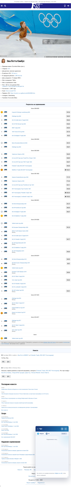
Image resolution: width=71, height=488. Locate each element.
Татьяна (60, 56)
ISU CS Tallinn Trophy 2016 (18, 325)
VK (48, 433)
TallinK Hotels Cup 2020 (17, 223)
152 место (14, 73)
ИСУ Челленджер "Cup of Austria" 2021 (21, 188)
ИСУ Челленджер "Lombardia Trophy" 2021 (22, 196)
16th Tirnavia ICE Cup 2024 (18, 131)
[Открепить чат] (62, 428)
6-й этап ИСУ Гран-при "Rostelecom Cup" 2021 (23, 185)
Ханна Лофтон (45, 372)
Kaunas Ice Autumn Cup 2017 (18, 312)
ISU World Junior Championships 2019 (21, 262)
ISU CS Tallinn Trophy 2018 (18, 276)
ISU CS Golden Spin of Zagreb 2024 (20, 120)
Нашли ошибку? (31, 482)
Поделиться (41, 482)
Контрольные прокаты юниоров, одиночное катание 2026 (14, 450)
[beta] (35, 7)
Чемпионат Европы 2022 (18, 181)
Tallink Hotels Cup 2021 (17, 338)
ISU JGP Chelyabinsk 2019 (18, 251)
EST (9, 68)
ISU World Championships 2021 (19, 203)
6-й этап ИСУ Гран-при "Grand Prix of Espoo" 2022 (24, 158)
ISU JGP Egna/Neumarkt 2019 (19, 243)
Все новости (4, 410)
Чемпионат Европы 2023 (18, 154)
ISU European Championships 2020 (20, 227)
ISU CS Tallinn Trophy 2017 (18, 303)
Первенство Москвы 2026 (30, 1)
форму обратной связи (50, 342)
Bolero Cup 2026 (5, 430)
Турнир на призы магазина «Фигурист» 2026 (11, 458)
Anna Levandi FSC (11, 91)
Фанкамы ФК (27, 469)
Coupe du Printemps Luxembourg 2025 (21, 112)
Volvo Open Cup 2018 (17, 280)
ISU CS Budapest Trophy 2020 (19, 211)
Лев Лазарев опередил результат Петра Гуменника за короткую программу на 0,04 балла (25, 394)
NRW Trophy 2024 (16, 128)
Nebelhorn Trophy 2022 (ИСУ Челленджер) (22, 170)
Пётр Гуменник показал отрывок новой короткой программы (17, 403)
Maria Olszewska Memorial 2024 (19, 143)
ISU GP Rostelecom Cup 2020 (19, 207)
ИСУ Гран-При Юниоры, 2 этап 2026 (47, 1)
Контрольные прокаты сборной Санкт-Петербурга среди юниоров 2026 (18, 454)
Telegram (42, 433)
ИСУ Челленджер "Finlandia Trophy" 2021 (22, 192)
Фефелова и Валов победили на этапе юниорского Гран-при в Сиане (19, 389)
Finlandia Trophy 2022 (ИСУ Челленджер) (22, 165)
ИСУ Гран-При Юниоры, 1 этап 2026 (9, 446)
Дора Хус (28, 372)
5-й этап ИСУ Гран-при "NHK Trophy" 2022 (22, 162)
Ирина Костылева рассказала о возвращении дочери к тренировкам (19, 407)
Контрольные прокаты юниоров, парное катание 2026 (14, 462)
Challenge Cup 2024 (16, 147)
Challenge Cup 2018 (16, 298)
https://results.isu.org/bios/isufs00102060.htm (23, 93)
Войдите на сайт (58, 473)
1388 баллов (18, 75)
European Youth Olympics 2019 (19, 271)
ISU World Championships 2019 (19, 259)
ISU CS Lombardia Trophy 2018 (19, 287)
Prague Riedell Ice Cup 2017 (18, 307)
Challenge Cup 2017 (16, 320)
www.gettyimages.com (51, 56)
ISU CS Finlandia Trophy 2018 (18, 283)
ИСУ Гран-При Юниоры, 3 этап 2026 (9, 434)
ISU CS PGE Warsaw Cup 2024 (19, 124)
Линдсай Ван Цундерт (18, 372)
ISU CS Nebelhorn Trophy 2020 (19, 216)
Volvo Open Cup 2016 (17, 330)
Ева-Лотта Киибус (6, 372)
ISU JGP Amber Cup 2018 (18, 290)
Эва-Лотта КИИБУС (23, 355)
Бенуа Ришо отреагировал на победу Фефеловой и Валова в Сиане (19, 398)
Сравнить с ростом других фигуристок (13, 86)
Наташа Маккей (35, 372)
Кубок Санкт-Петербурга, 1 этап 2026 (10, 426)
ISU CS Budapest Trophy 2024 (19, 135)
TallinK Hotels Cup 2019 (17, 268)
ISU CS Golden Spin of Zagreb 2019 (20, 235)
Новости (20, 469)
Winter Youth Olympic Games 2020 (20, 231)
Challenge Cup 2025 (16, 116)
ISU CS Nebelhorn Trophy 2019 (19, 247)
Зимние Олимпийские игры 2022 (20, 177)
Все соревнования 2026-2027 (8, 437)
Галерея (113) (67, 56)
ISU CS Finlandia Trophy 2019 (18, 239)
